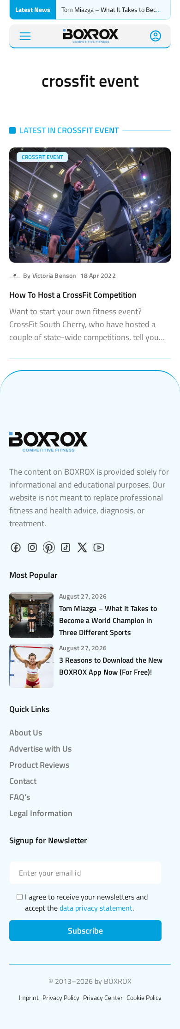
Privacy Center (103, 997)
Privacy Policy (60, 997)
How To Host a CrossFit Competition (73, 294)
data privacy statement (96, 907)
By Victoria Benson (50, 275)
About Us (25, 732)
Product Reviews (39, 765)
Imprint (29, 997)
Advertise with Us (40, 748)
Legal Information (40, 813)
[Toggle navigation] (25, 36)
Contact (22, 781)
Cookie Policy (144, 997)
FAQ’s (19, 797)
